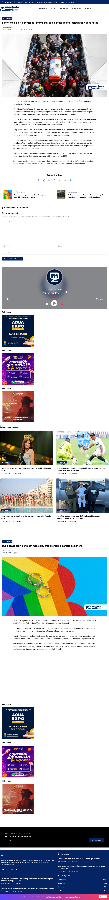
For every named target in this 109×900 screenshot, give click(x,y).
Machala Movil (8, 27)
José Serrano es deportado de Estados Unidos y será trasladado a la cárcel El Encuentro (78, 517)
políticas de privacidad (53, 897)
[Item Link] (26, 448)
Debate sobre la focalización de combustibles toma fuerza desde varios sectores (81, 867)
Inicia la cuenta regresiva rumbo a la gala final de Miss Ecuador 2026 (26, 517)
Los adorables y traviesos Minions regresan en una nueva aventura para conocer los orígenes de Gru (27, 880)
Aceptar (103, 897)
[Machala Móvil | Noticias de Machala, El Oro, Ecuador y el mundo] (9, 8)
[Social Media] (2, 869)
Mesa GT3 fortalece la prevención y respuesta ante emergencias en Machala (42, 2)
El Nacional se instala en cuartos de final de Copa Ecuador (78, 859)
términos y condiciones (72, 897)
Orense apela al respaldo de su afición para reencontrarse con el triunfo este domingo (81, 469)
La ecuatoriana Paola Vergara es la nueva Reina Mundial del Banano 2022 (27, 888)
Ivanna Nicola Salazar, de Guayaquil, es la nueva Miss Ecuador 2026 (26, 469)
